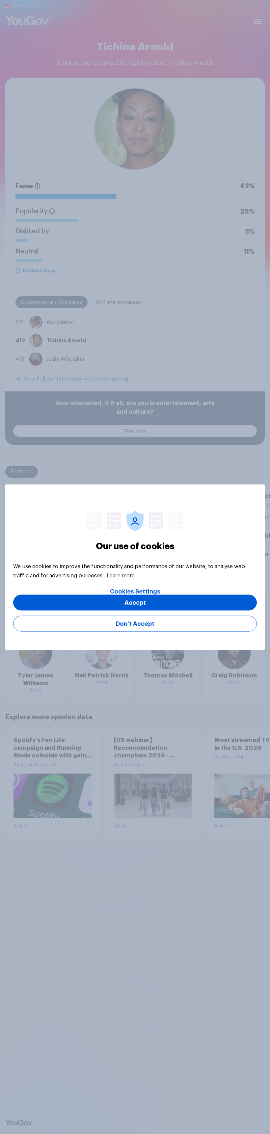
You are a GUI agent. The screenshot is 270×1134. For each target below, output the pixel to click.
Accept (135, 602)
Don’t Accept (135, 623)
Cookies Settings (135, 591)
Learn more (121, 575)
